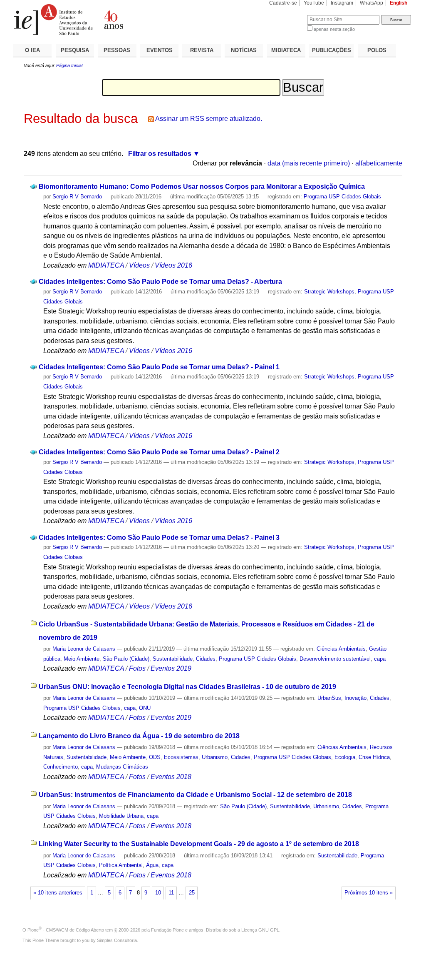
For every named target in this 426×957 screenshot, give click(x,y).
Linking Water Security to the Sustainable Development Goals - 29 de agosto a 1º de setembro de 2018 (199, 843)
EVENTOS (159, 50)
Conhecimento (60, 767)
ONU (145, 708)
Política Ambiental (121, 865)
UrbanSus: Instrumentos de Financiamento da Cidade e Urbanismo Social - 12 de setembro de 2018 (195, 794)
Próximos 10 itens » (368, 893)
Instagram (342, 3)
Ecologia (344, 757)
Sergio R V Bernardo (77, 196)
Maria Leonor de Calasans (83, 649)
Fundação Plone (167, 929)
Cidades (205, 659)
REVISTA (201, 50)
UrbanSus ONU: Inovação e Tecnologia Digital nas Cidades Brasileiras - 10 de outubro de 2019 (187, 686)
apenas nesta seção (334, 29)
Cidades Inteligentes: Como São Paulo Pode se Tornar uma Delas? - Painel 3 (159, 537)
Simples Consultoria (117, 940)
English (398, 3)
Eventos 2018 (171, 776)
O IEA (32, 50)
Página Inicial (69, 65)
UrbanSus (329, 698)
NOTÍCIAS (244, 50)
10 (158, 893)
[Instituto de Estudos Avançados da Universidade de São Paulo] (113, 19)
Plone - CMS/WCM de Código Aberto (65, 929)
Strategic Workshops (329, 291)
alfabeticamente (378, 163)
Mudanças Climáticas (122, 767)
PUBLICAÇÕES (331, 50)
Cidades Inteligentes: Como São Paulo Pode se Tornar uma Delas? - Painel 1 (159, 367)
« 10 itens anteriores (57, 893)
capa (380, 659)
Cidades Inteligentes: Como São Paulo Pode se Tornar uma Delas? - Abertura (160, 281)
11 (171, 893)
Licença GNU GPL (260, 929)
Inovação (355, 698)
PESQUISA (75, 50)
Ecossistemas (181, 757)
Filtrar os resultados (159, 153)
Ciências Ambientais (341, 649)
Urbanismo (215, 757)
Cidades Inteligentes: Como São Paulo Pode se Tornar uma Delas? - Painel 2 (159, 452)
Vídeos (139, 265)
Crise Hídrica (374, 757)
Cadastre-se (283, 3)
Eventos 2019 (171, 668)
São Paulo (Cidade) (126, 659)
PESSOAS (117, 50)
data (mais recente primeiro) (308, 163)
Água (152, 865)
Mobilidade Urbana (121, 816)
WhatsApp (371, 3)
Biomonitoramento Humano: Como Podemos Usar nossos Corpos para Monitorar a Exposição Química (202, 186)
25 (192, 893)
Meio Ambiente (81, 659)
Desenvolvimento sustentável (335, 659)
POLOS (376, 50)
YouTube (314, 3)
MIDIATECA (286, 50)
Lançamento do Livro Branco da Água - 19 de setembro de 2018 (139, 735)
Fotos (137, 668)
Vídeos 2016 (173, 265)
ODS (155, 757)
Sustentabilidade (173, 659)
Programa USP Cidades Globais (342, 196)
